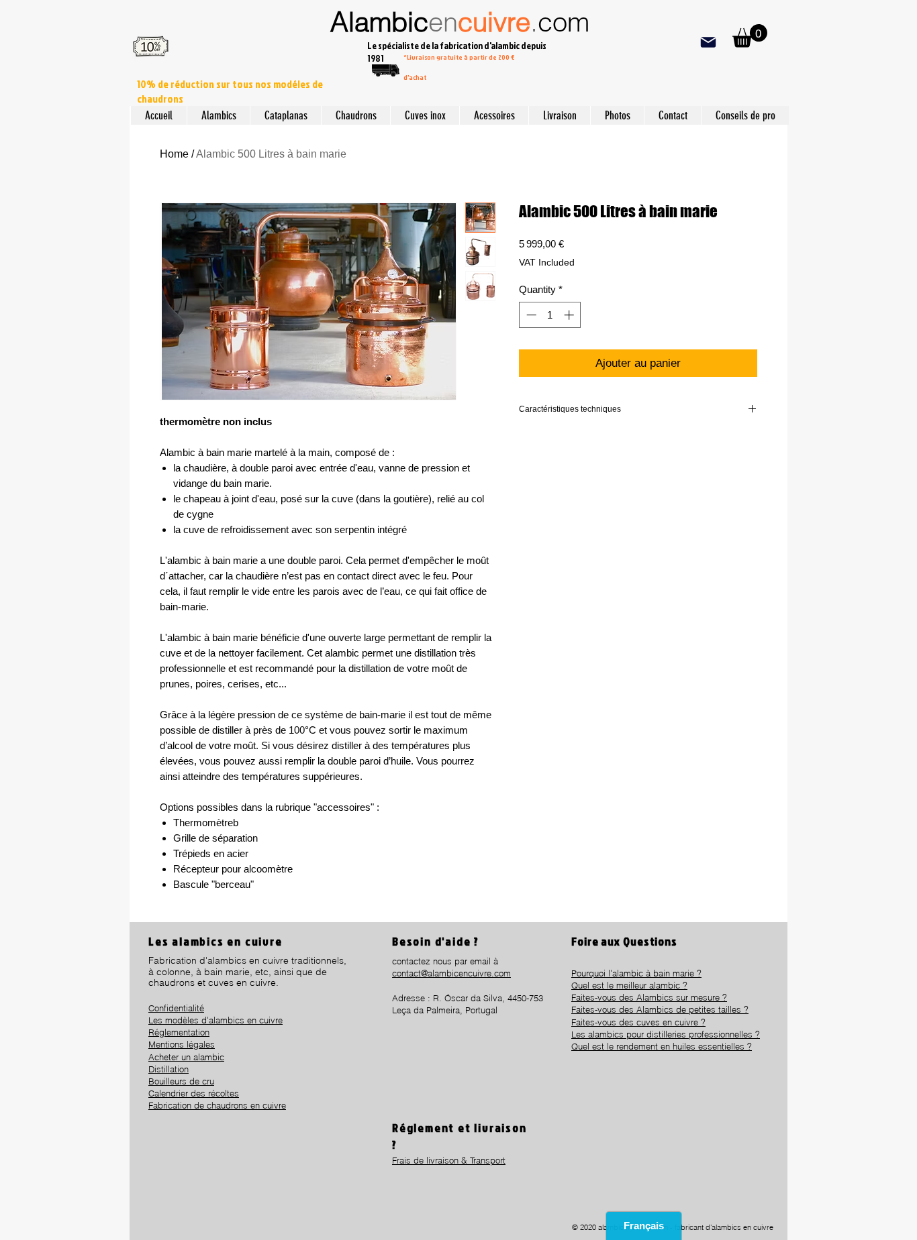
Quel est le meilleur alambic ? (629, 985)
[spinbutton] (550, 314)
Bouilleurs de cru (181, 1081)
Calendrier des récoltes (193, 1093)
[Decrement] (530, 314)
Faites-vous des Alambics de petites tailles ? (660, 1009)
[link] (749, 36)
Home (174, 154)
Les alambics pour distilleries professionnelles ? (665, 1034)
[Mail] (708, 42)
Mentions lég (173, 1044)
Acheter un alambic (186, 1057)
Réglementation (178, 1032)
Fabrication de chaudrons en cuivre (217, 1105)
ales (207, 1044)
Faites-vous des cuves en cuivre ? (638, 1022)
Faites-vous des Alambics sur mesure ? (649, 997)
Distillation (168, 1069)
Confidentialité (176, 1008)
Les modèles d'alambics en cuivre (215, 1020)
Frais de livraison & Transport (448, 1160)
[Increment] (570, 314)
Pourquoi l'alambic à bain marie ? (636, 973)
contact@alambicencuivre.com (451, 973)
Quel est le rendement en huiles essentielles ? (661, 1046)
